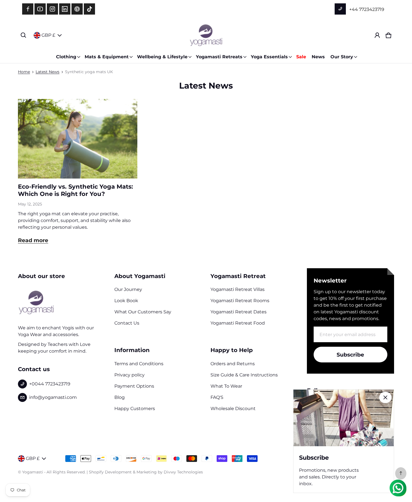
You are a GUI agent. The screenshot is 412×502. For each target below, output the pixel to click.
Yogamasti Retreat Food (237, 323)
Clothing (66, 56)
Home (24, 72)
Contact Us (126, 323)
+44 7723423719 (366, 9)
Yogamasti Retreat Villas (237, 289)
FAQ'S (216, 397)
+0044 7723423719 (49, 384)
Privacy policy (129, 375)
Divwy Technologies (183, 472)
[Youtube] (40, 9)
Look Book (126, 300)
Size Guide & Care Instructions (244, 375)
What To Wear (226, 386)
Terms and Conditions (138, 363)
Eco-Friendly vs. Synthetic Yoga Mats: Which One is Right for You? (75, 190)
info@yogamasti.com (53, 397)
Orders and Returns (232, 363)
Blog (119, 397)
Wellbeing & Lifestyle (162, 56)
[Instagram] (52, 9)
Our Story (341, 56)
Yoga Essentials (269, 56)
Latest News (47, 72)
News (318, 56)
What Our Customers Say (142, 311)
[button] (23, 35)
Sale (301, 56)
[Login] (377, 35)
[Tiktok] (89, 9)
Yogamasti (32, 472)
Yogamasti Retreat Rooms (239, 300)
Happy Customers (134, 408)
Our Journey (128, 289)
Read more (33, 240)
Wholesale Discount (233, 408)
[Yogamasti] (206, 35)
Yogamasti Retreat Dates (238, 311)
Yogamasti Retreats (219, 56)
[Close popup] (385, 397)
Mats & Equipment (107, 56)
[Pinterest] (77, 9)
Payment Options (134, 386)
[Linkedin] (64, 9)
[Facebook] (27, 9)
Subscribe (350, 354)
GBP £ (48, 35)
